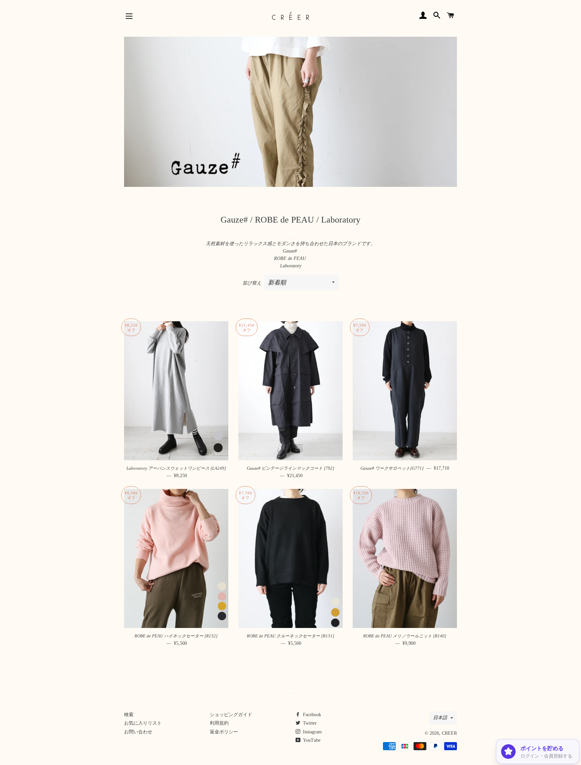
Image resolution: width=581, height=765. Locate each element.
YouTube (311, 740)
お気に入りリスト (143, 723)
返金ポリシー (224, 731)
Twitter (309, 723)
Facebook (311, 714)
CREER (449, 733)
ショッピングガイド (231, 714)
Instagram (312, 731)
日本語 (440, 717)
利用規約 (219, 723)
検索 (128, 714)
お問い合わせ (138, 731)
